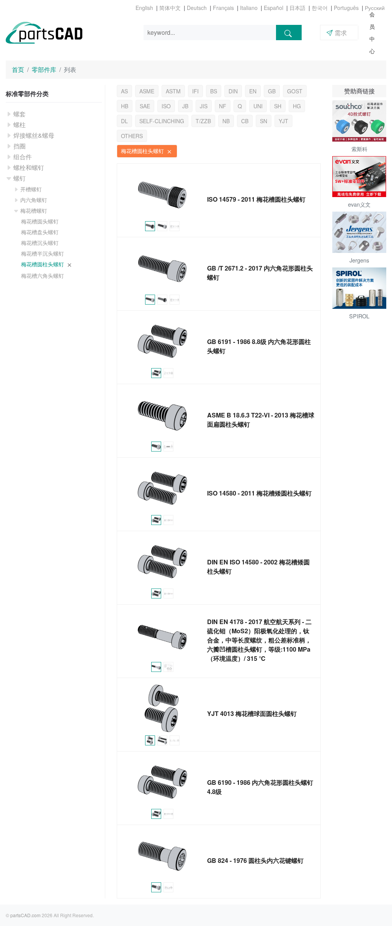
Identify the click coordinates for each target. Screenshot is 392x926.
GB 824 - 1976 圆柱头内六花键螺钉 (255, 860)
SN (263, 121)
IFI (195, 91)
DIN (233, 91)
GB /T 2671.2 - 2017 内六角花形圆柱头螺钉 (260, 273)
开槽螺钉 (31, 189)
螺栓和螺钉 (28, 167)
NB (226, 121)
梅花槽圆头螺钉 (40, 221)
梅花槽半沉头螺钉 (42, 253)
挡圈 (19, 146)
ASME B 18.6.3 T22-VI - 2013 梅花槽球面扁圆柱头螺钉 (260, 420)
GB (272, 91)
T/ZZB (203, 121)
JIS (203, 106)
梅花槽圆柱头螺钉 (43, 264)
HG (297, 106)
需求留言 (337, 34)
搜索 (289, 32)
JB (185, 106)
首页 (18, 69)
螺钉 (19, 178)
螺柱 (19, 124)
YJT (283, 121)
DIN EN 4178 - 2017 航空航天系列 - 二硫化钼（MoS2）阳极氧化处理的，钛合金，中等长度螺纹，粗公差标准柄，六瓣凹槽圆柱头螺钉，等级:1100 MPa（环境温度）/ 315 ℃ (259, 640)
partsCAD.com (25, 915)
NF (222, 106)
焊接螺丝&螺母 (33, 135)
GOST (294, 91)
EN (252, 91)
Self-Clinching (161, 121)
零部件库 (44, 69)
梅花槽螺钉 (33, 210)
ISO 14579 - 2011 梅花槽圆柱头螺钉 (256, 199)
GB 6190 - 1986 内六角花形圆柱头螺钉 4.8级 (260, 787)
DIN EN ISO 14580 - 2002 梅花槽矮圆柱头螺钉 (258, 566)
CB (244, 121)
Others (132, 136)
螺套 (19, 113)
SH (277, 106)
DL (124, 121)
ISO (166, 106)
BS (213, 91)
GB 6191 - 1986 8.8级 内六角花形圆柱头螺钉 (259, 346)
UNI (258, 106)
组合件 (22, 156)
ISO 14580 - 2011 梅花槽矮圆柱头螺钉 (259, 493)
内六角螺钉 (33, 200)
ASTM (173, 91)
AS (124, 91)
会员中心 (372, 32)
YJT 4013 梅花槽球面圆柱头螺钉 (252, 713)
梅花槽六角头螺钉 (42, 275)
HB (124, 106)
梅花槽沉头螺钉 (40, 242)
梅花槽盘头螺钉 (40, 232)
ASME (146, 91)
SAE (145, 106)
